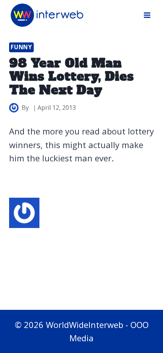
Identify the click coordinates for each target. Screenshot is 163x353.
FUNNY (21, 47)
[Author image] (14, 107)
